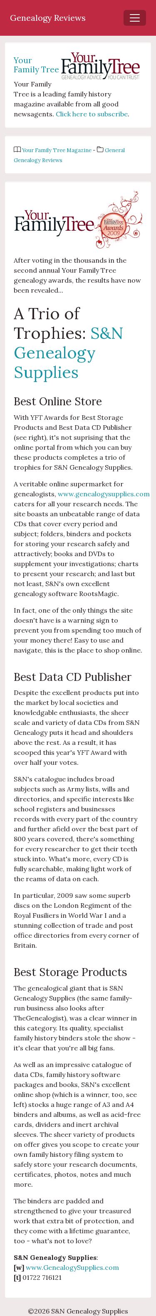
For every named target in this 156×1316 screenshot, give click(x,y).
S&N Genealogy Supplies (69, 352)
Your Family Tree (36, 65)
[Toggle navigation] (135, 18)
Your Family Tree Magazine (57, 150)
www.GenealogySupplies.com (72, 1267)
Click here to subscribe (92, 114)
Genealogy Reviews (48, 17)
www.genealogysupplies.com (104, 494)
